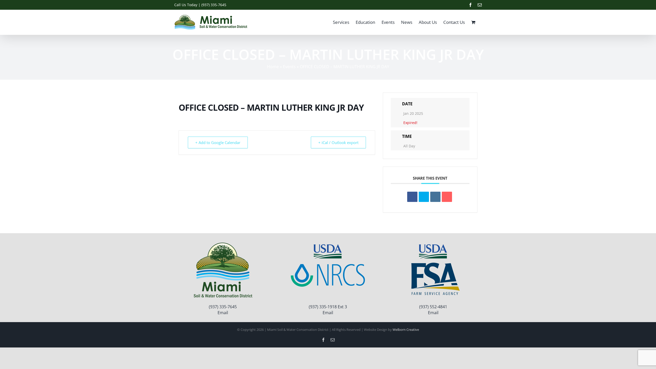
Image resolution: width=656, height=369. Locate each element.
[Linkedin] (435, 197)
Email (223, 312)
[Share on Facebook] (412, 197)
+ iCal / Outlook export (338, 142)
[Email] (447, 197)
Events (289, 66)
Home (273, 66)
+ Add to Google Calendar (217, 142)
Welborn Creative (406, 329)
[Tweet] (424, 197)
